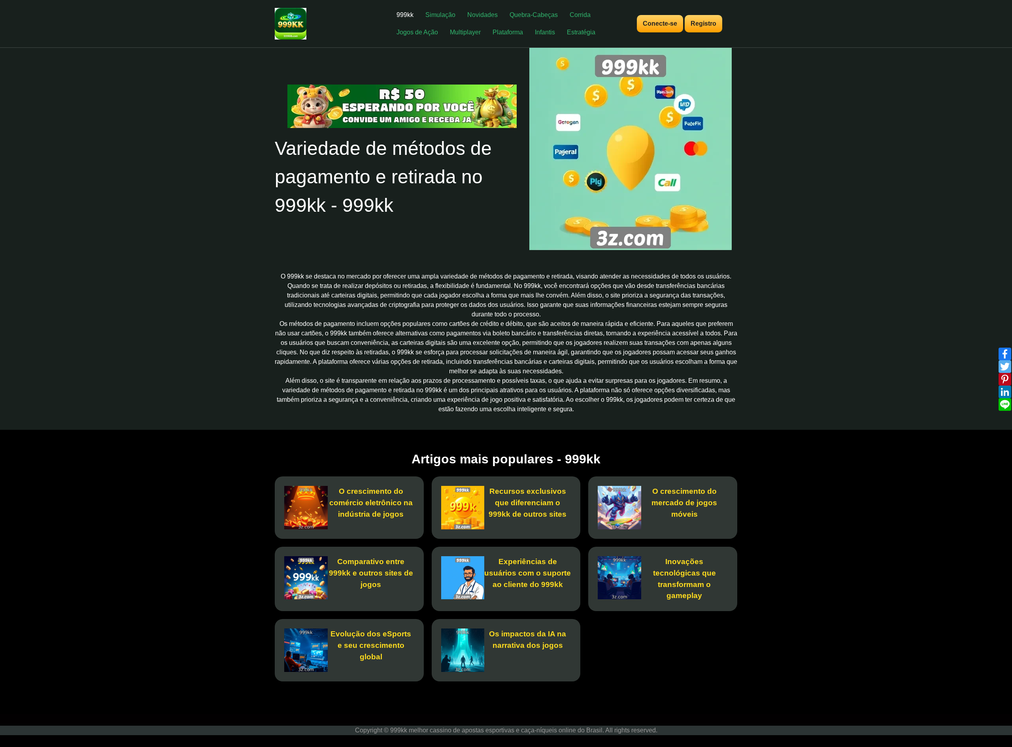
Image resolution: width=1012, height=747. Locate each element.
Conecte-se (660, 23)
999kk (404, 14)
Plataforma (508, 32)
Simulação (440, 14)
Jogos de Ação (417, 32)
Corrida (580, 14)
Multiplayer (465, 32)
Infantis (545, 32)
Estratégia (581, 32)
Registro (703, 23)
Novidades (482, 14)
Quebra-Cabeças (534, 14)
